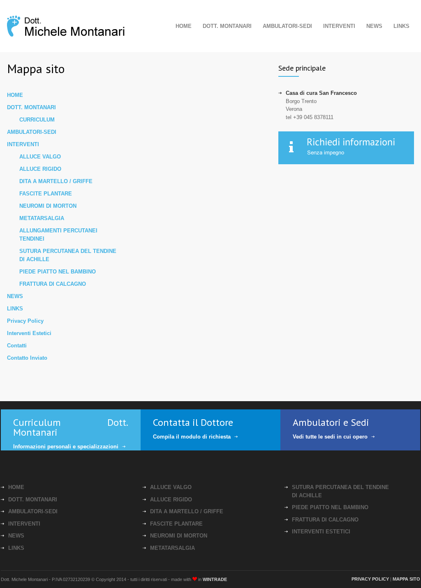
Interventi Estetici (29, 333)
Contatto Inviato (27, 358)
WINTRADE (215, 579)
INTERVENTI (339, 26)
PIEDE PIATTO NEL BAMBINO (57, 272)
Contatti (17, 345)
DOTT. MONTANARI (227, 26)
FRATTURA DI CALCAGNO (52, 284)
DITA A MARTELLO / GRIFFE (56, 181)
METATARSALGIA (41, 218)
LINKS (401, 26)
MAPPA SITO (406, 579)
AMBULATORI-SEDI (287, 26)
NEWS (374, 26)
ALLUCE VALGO (40, 157)
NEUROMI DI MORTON (47, 206)
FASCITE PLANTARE (45, 194)
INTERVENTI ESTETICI (321, 531)
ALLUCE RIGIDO (40, 169)
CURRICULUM (37, 120)
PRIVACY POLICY (370, 579)
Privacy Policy (25, 321)
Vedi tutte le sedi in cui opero (330, 437)
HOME (184, 26)
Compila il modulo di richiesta (192, 437)
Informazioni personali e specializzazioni (65, 446)
